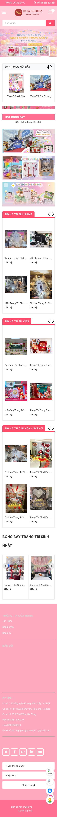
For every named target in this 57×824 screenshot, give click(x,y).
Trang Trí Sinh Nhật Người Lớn (20, 258)
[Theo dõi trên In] (31, 752)
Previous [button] (49, 214)
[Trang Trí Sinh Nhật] (16, 83)
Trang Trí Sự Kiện (17, 321)
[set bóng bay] (28, 168)
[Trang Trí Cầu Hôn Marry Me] (41, 453)
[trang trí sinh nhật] (28, 194)
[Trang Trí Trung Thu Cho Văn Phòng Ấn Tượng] (41, 346)
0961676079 (19, 2)
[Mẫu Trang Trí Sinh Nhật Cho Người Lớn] (41, 239)
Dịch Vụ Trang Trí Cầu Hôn (18, 517)
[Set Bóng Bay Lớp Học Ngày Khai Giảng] (16, 346)
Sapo (35, 810)
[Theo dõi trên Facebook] (14, 752)
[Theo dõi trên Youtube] (40, 752)
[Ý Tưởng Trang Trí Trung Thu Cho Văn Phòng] (16, 391)
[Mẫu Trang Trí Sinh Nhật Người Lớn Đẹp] (16, 284)
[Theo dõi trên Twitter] (6, 752)
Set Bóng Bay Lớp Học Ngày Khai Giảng (25, 365)
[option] (28, 43)
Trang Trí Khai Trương (40, 96)
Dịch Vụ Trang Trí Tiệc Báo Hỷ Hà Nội (24, 472)
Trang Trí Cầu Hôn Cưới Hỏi (24, 428)
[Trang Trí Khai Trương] (40, 83)
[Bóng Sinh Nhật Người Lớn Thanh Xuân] (41, 568)
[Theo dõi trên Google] (23, 752)
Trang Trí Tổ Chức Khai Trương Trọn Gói (24, 585)
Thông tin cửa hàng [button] (17, 615)
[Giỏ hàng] (50, 13)
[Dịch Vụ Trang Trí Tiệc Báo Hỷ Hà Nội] (16, 453)
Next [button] (50, 67)
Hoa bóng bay (15, 117)
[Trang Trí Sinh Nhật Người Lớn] (16, 239)
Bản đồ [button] (7, 645)
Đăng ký (6, 633)
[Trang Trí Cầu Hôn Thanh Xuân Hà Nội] (41, 498)
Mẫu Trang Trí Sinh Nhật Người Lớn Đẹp (25, 303)
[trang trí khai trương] (28, 141)
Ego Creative (39, 806)
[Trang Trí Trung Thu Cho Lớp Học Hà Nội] (41, 391)
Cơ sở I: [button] (7, 698)
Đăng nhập (8, 626)
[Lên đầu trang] (51, 809)
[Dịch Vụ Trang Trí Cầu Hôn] (16, 498)
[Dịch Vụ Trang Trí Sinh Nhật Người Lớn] (41, 284)
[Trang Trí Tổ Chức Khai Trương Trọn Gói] (15, 568)
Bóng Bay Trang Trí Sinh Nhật (25, 541)
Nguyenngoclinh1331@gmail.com (33, 730)
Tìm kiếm (7, 620)
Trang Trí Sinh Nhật (16, 96)
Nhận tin (27, 785)
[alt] (28, 107)
